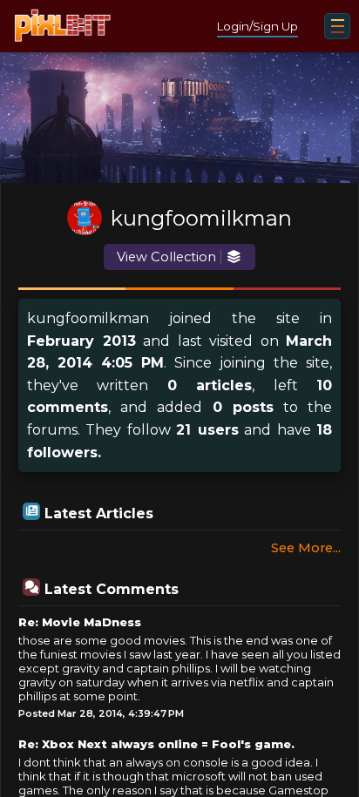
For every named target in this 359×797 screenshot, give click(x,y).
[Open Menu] (337, 26)
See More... (306, 548)
